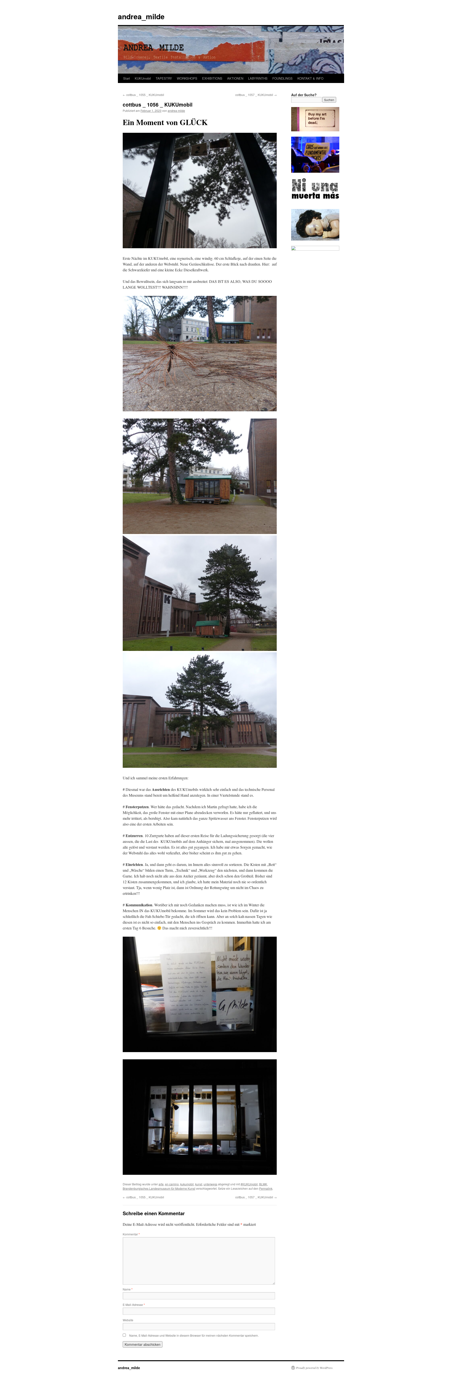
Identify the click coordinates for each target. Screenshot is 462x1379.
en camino (172, 1184)
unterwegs (210, 1184)
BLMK (263, 1184)
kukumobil (187, 1184)
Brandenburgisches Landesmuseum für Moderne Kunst (159, 1188)
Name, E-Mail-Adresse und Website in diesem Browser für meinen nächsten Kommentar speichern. (194, 1335)
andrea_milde (141, 16)
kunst (198, 1184)
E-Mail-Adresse (134, 1305)
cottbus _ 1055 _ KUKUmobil (143, 95)
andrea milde (176, 110)
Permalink (265, 1188)
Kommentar (131, 1234)
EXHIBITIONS (212, 78)
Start (126, 78)
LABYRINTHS (258, 78)
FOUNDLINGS (282, 78)
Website (128, 1320)
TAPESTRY (164, 78)
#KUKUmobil (249, 1184)
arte (161, 1184)
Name (128, 1289)
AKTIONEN (235, 78)
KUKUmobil (143, 78)
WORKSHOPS (187, 78)
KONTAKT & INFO (310, 78)
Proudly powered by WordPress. (314, 1368)
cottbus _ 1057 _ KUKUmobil (256, 95)
